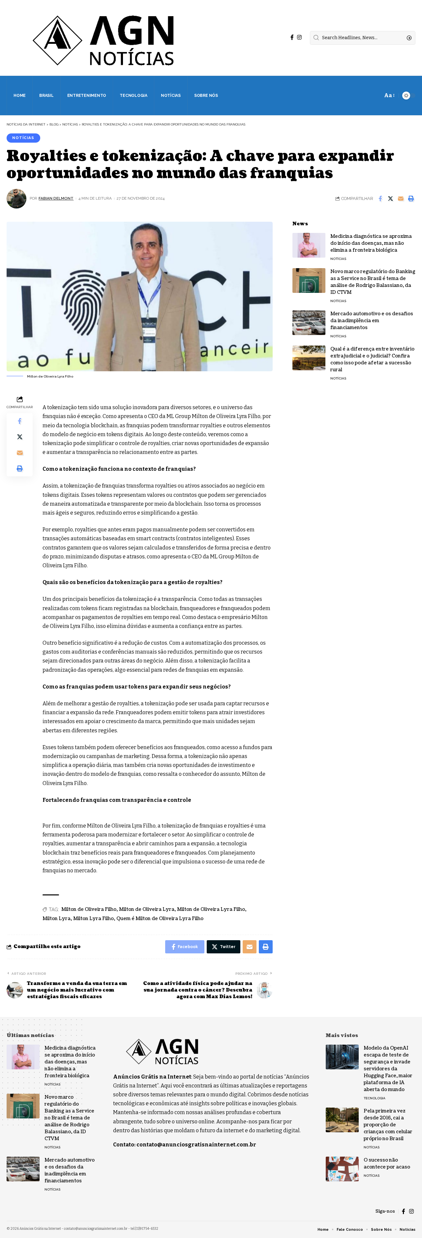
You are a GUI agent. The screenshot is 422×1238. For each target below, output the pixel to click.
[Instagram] (299, 37)
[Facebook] (292, 37)
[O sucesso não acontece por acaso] (342, 1169)
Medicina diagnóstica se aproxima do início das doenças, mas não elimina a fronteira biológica (371, 243)
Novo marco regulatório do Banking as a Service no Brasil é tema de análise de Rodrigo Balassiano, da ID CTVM (372, 281)
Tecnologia (374, 1098)
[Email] (400, 198)
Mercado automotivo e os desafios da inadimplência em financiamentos (371, 321)
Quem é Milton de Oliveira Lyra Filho (159, 918)
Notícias (23, 137)
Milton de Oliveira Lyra (146, 909)
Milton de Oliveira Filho (88, 909)
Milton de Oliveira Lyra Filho (211, 909)
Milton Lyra (57, 918)
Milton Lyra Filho (93, 918)
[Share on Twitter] (390, 198)
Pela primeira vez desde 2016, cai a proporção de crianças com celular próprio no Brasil (388, 1125)
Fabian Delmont (56, 198)
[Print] (410, 198)
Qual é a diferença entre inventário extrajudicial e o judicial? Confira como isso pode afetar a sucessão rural (372, 359)
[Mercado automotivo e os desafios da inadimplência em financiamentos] (308, 322)
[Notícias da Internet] (104, 38)
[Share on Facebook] (380, 198)
